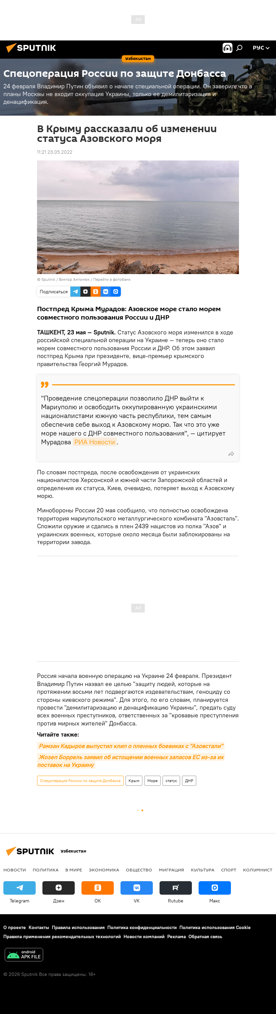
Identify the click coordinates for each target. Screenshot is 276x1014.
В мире (73, 870)
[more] (231, 453)
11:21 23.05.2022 (54, 152)
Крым (134, 780)
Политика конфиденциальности (142, 927)
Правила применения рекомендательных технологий (62, 936)
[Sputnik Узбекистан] (33, 54)
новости (14, 870)
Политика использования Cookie (215, 927)
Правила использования (78, 927)
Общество (139, 870)
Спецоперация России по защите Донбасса (80, 780)
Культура (202, 870)
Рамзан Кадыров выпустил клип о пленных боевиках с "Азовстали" (131, 746)
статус (171, 780)
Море (152, 780)
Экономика (104, 870)
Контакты (39, 927)
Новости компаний (144, 936)
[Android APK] (24, 955)
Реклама (176, 936)
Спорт (228, 870)
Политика (46, 870)
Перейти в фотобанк (112, 279)
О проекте (14, 927)
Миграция (171, 870)
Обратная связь (205, 936)
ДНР (189, 780)
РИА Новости (94, 442)
